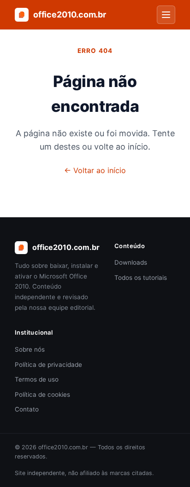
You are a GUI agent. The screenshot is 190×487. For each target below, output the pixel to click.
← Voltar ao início (95, 170)
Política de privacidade (48, 364)
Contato (27, 409)
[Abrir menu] (166, 15)
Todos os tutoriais (140, 277)
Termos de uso (37, 379)
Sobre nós (30, 349)
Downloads (130, 262)
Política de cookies (42, 394)
